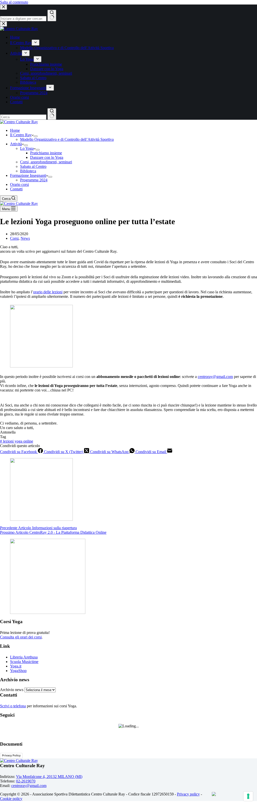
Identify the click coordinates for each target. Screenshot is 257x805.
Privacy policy (188, 794)
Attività (16, 144)
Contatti (16, 189)
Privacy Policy (11, 755)
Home (15, 130)
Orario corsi (19, 184)
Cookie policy (11, 798)
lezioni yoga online (16, 441)
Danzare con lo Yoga (46, 157)
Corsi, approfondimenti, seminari (46, 162)
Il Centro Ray (21, 135)
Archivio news (11, 690)
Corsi (14, 238)
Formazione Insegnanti (28, 175)
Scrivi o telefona (13, 706)
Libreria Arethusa (24, 657)
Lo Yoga (27, 148)
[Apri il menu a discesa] (36, 136)
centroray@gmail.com (215, 376)
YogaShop (18, 670)
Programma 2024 (33, 180)
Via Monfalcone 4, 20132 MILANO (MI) (49, 776)
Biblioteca (28, 171)
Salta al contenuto (14, 2)
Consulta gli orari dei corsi (21, 637)
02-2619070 (25, 781)
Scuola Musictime (24, 661)
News (25, 238)
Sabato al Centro (33, 166)
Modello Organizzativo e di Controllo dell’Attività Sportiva (67, 139)
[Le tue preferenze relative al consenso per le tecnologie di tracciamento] (248, 796)
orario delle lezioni (47, 292)
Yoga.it (15, 666)
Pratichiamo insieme (46, 153)
